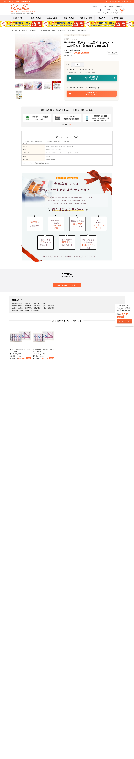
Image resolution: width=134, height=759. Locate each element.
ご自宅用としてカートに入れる (91, 94)
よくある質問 (120, 6)
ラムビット (111, 1)
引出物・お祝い (17, 310)
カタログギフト (18, 18)
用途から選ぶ (36, 18)
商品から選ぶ (52, 18)
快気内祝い (51, 308)
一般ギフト (28, 310)
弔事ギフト (120, 1)
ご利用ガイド (95, 6)
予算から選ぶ (69, 18)
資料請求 (111, 6)
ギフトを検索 (118, 18)
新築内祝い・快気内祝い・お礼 (35, 303)
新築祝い (37, 310)
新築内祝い (51, 306)
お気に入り (108, 13)
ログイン (115, 13)
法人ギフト (102, 18)
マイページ (100, 13)
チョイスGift (129, 1)
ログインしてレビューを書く (67, 285)
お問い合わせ (104, 6)
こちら (70, 124)
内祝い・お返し (17, 303)
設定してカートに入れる (91, 78)
